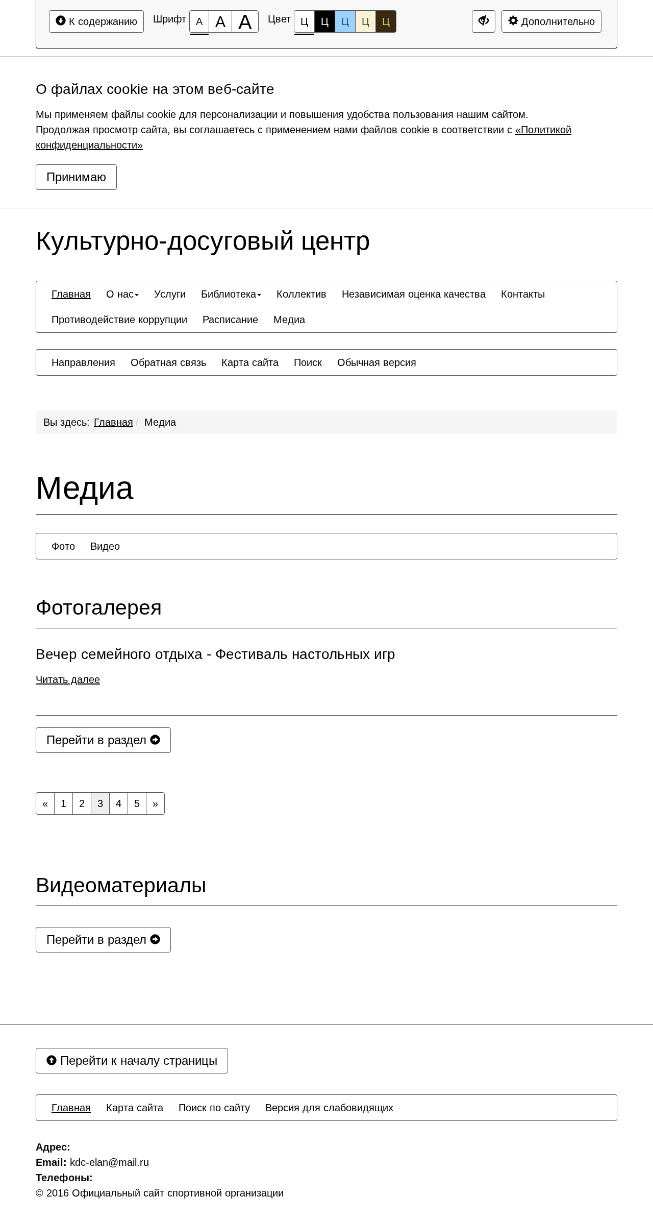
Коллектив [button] (301, 294)
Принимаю (76, 177)
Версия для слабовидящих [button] (329, 1107)
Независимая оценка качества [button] (414, 294)
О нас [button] (120, 294)
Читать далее (68, 679)
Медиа (160, 422)
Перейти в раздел (98, 740)
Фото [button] (63, 546)
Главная (113, 422)
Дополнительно (556, 21)
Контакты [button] (523, 294)
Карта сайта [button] (250, 362)
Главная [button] (71, 294)
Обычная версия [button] (376, 362)
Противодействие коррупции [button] (119, 319)
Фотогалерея (99, 607)
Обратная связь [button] (168, 362)
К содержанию (101, 21)
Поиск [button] (308, 362)
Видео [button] (105, 546)
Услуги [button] (170, 294)
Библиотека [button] (228, 294)
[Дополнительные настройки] (483, 21)
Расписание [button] (230, 319)
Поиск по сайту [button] (214, 1107)
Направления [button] (83, 362)
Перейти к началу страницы (137, 1060)
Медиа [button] (289, 319)
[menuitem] (71, 294)
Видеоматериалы (121, 885)
